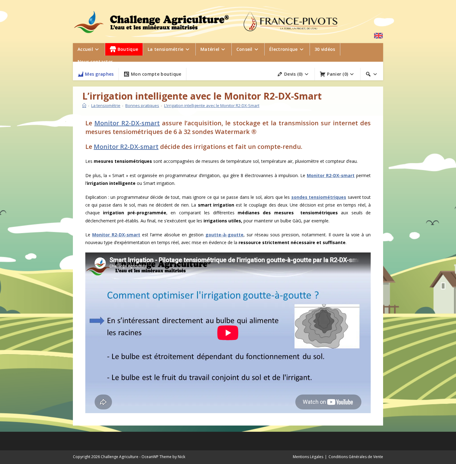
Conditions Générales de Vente (356, 456)
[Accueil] (84, 105)
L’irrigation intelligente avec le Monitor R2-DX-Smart (211, 105)
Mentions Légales (308, 456)
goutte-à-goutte (224, 235)
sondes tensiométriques (318, 197)
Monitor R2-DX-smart (127, 123)
